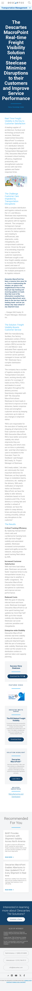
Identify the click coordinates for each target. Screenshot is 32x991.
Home (10, 107)
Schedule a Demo (16, 919)
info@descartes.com (16, 967)
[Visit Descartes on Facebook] (24, 975)
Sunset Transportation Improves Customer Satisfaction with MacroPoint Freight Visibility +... (16, 943)
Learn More (16, 779)
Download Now (16, 739)
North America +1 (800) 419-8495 (16, 953)
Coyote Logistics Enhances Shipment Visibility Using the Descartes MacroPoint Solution (15, 934)
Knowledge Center (18, 107)
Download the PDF (16, 676)
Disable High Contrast (19, 982)
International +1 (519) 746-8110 (16, 960)
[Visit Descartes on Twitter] (20, 975)
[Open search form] (29, 2)
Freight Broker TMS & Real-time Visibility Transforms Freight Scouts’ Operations (15, 938)
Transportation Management (14, 8)
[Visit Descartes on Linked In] (12, 975)
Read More (9, 857)
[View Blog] (8, 975)
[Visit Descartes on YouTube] (16, 975)
